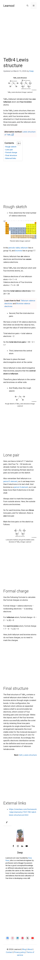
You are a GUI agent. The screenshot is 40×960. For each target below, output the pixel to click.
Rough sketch (10, 147)
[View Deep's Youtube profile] (26, 846)
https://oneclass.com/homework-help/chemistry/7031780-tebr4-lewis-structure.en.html (23, 812)
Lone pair (9, 150)
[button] (27, 5)
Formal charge (11, 152)
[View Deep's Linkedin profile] (22, 846)
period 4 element (21, 487)
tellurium (24, 248)
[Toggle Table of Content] (17, 143)
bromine (18, 250)
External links (10, 158)
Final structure (11, 155)
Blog (24, 949)
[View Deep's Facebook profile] (13, 846)
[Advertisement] (20, 36)
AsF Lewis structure (28, 755)
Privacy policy (19, 952)
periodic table (14, 248)
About (29, 949)
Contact (9, 952)
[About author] (7, 822)
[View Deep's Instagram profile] (17, 846)
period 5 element (10, 481)
